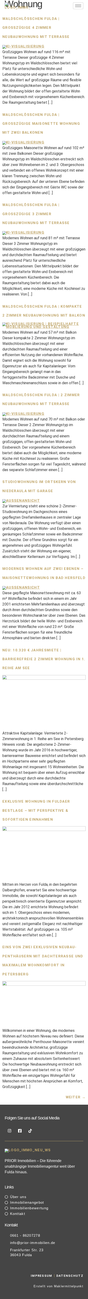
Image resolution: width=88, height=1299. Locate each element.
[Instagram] (9, 1130)
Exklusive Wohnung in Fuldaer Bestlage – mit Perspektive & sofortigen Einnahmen (36, 810)
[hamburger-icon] (78, 5)
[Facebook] (19, 1130)
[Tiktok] (30, 1130)
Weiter (76, 1097)
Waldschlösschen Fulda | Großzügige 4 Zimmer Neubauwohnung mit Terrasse (36, 28)
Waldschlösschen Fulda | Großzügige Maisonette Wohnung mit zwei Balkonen (41, 124)
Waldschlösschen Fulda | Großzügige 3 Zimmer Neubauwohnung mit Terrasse (36, 214)
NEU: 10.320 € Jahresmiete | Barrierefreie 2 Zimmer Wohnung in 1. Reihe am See (43, 659)
